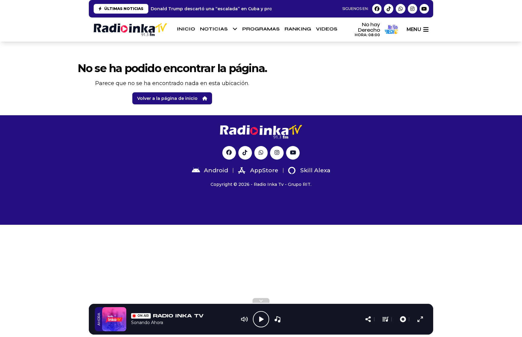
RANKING (298, 29)
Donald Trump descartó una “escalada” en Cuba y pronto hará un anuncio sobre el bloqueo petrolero (265, 8)
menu (414, 29)
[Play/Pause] (261, 319)
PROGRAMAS (261, 29)
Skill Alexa (315, 170)
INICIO (186, 29)
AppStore (264, 170)
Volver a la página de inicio (167, 98)
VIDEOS (326, 29)
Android (216, 170)
